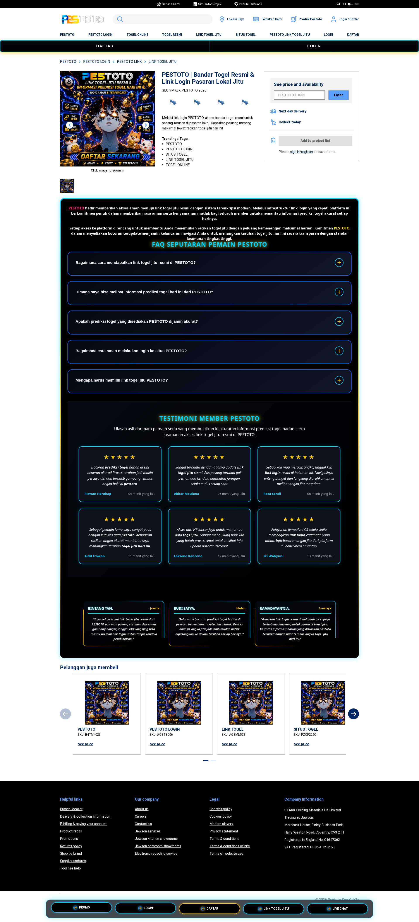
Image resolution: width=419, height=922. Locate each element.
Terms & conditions (224, 839)
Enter (338, 95)
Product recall (71, 831)
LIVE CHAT (340, 908)
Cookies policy (221, 816)
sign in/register (301, 152)
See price (85, 744)
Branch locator (71, 809)
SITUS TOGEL (246, 34)
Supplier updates (73, 861)
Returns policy (71, 846)
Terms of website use (226, 853)
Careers (141, 816)
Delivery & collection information (85, 816)
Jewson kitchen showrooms (156, 839)
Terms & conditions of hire (230, 846)
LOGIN (328, 34)
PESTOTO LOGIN (100, 34)
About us (142, 809)
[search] (163, 19)
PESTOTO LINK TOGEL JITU (290, 34)
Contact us (143, 824)
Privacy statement (224, 831)
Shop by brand (71, 853)
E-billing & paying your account (83, 824)
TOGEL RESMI (172, 34)
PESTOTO (67, 34)
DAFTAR (353, 34)
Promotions (69, 839)
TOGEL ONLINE (137, 34)
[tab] (205, 760)
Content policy (221, 809)
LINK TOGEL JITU (209, 34)
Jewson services (148, 831)
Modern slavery (221, 824)
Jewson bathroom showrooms (158, 846)
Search (119, 19)
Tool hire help (70, 868)
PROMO (84, 907)
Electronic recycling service (156, 853)
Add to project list (315, 141)
